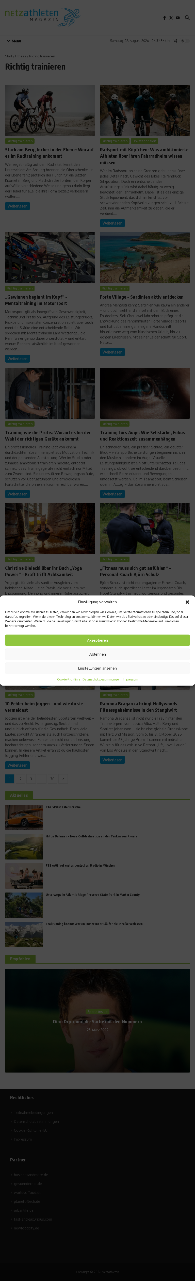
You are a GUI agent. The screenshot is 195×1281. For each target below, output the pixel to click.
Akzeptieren (97, 640)
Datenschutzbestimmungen (101, 679)
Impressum (130, 679)
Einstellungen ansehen (97, 668)
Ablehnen (97, 654)
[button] (187, 602)
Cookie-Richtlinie (68, 679)
